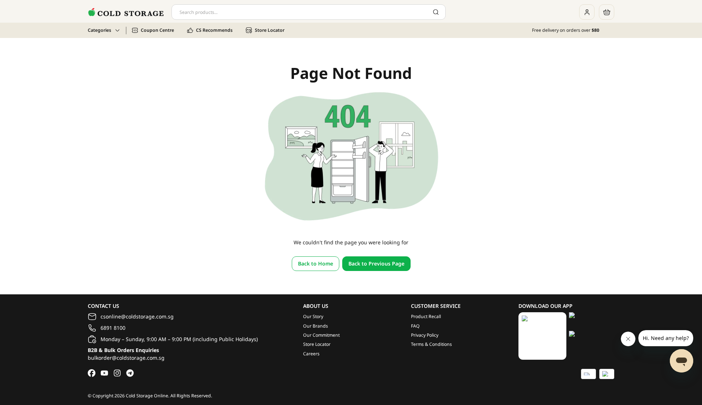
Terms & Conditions (431, 344)
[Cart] (606, 12)
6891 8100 (113, 327)
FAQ (415, 326)
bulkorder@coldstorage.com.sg (126, 357)
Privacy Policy (424, 335)
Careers (311, 354)
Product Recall (426, 316)
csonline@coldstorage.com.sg (137, 316)
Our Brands (315, 326)
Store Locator (317, 344)
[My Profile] (587, 12)
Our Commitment (321, 335)
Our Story (313, 316)
